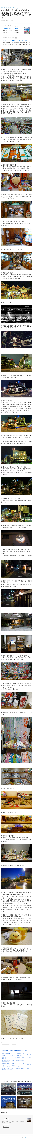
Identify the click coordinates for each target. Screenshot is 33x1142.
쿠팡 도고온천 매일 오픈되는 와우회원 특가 (16, 40)
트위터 (20, 1075)
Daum (16, 1137)
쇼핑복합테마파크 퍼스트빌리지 (11, 28)
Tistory (24, 1137)
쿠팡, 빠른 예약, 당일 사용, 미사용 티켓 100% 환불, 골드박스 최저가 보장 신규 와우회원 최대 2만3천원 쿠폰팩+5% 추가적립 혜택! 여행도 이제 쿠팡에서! (16, 43)
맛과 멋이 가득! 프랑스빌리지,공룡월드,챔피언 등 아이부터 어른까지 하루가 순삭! (11, 31)
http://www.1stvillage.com (9, 25)
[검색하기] (31, 2)
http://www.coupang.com (8, 37)
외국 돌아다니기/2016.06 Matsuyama (10, 7)
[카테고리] (2, 2)
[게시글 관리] (9, 1043)
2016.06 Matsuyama (14, 1050)
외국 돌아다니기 (5, 1050)
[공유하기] (7, 1043)
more (30, 1081)
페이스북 (12, 1075)
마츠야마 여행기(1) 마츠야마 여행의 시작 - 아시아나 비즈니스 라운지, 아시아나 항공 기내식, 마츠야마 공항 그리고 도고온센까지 (13, 1068)
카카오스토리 (16, 1075)
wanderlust (5, 1119)
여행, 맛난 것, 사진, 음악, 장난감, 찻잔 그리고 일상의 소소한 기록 (13, 1122)
